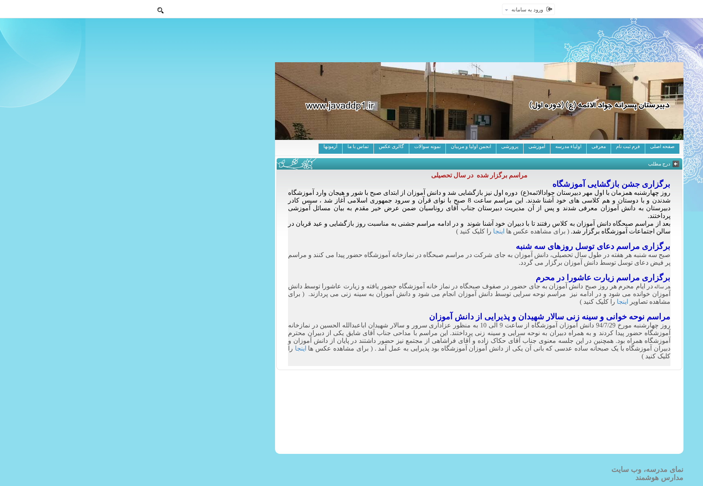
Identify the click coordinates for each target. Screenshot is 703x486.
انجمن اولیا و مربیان (471, 146)
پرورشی (509, 146)
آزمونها (330, 146)
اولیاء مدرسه (568, 146)
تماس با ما (358, 146)
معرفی (599, 146)
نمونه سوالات (427, 146)
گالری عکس (391, 146)
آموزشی (536, 146)
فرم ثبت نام (628, 146)
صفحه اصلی (662, 146)
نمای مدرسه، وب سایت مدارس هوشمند (647, 473)
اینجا (498, 231)
